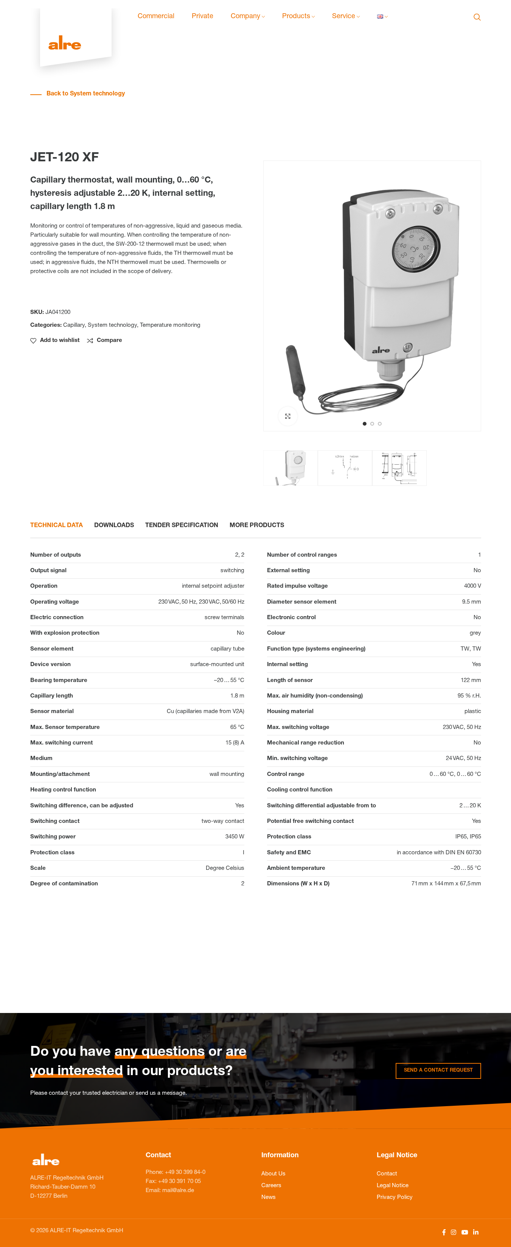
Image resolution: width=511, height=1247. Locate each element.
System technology (112, 325)
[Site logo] (75, 17)
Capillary (74, 325)
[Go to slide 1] (365, 424)
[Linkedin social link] (476, 1233)
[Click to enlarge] (287, 416)
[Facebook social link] (444, 1233)
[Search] (477, 17)
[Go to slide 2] (372, 424)
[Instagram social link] (454, 1233)
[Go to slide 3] (380, 424)
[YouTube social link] (465, 1233)
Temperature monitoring (170, 325)
